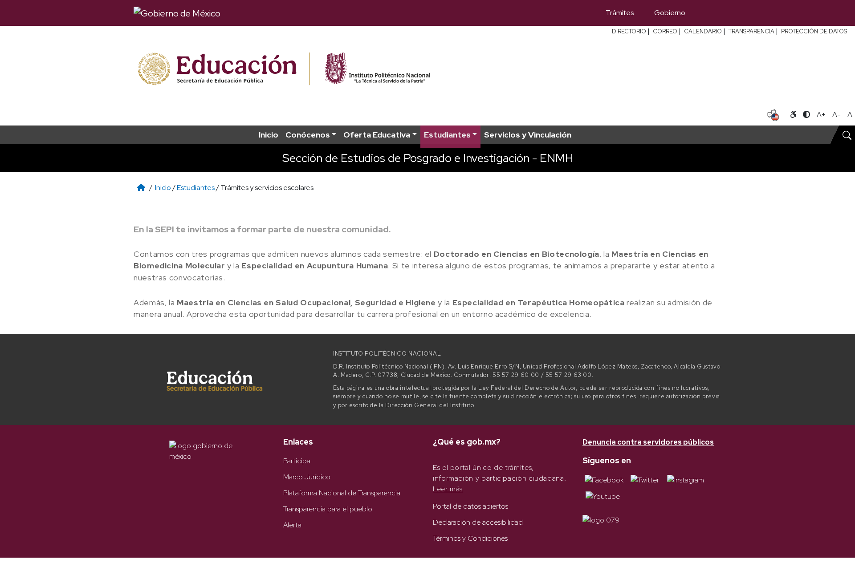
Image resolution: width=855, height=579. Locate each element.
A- (836, 114)
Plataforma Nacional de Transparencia (341, 493)
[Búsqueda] (708, 13)
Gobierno (669, 12)
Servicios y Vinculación (527, 135)
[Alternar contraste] (806, 114)
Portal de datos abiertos (470, 506)
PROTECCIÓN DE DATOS (814, 31)
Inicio (268, 135)
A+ (821, 114)
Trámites (620, 12)
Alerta (292, 525)
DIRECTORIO (629, 31)
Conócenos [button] (307, 135)
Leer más (448, 489)
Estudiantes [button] (447, 135)
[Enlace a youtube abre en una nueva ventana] (603, 496)
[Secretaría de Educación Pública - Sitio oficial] (223, 69)
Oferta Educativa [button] (376, 135)
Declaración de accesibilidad (478, 522)
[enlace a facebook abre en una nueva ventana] (604, 479)
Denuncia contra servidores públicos (648, 442)
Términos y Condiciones (470, 538)
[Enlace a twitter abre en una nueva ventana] (645, 479)
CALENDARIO (703, 31)
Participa (296, 461)
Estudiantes (196, 187)
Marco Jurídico (306, 477)
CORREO (665, 31)
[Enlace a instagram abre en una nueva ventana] (685, 479)
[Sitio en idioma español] (773, 114)
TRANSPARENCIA (751, 31)
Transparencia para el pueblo (327, 509)
